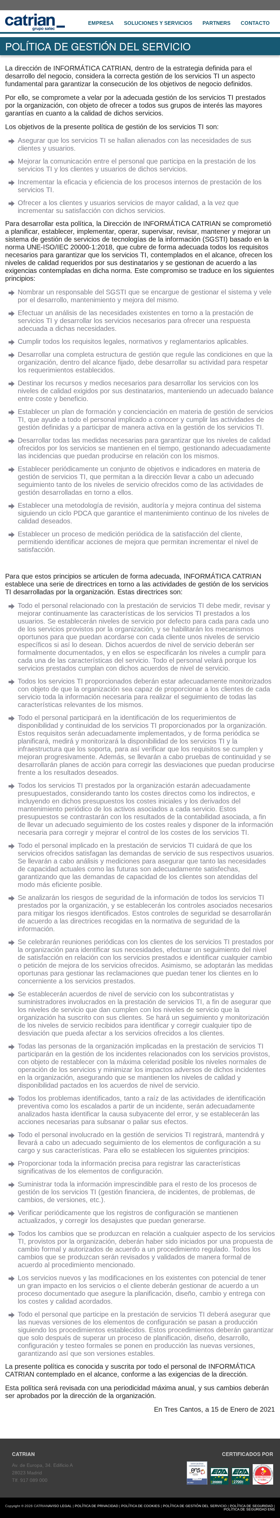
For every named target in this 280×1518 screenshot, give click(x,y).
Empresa (101, 23)
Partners (216, 23)
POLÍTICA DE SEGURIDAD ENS (249, 1509)
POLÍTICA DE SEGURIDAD (251, 1506)
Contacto (255, 23)
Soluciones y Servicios (158, 23)
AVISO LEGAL (60, 1506)
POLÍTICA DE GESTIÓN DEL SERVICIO (195, 1506)
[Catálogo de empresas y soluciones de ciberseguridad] (262, 1483)
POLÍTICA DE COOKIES (140, 1506)
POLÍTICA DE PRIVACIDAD (96, 1506)
